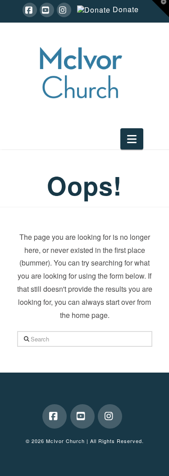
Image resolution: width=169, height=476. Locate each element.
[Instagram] (64, 10)
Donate (126, 9)
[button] (131, 138)
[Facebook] (30, 10)
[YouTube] (47, 10)
